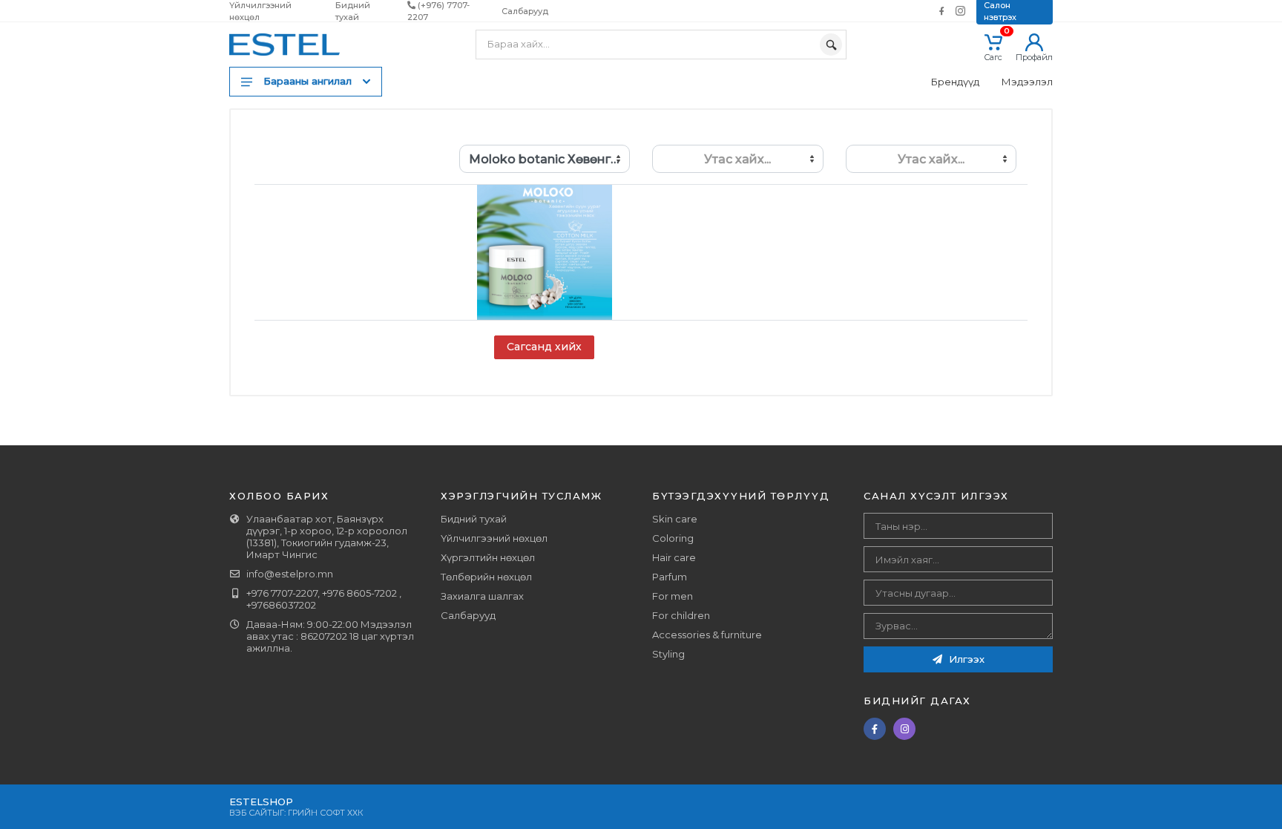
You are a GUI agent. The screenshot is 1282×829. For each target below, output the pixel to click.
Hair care (674, 557)
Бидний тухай (474, 519)
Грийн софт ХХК (326, 812)
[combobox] (545, 159)
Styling (668, 654)
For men (672, 596)
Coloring (673, 538)
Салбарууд (525, 11)
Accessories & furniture (707, 634)
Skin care (674, 519)
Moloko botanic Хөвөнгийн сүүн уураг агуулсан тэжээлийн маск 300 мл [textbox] (549, 159)
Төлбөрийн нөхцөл (486, 577)
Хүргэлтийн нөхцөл (488, 557)
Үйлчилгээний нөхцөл (494, 538)
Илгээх (965, 659)
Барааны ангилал (307, 81)
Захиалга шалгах (482, 596)
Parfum (669, 577)
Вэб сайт (250, 812)
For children (681, 615)
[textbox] (738, 158)
